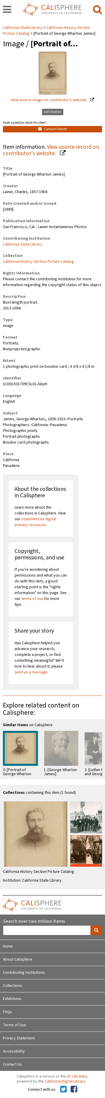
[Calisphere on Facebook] (74, 1089)
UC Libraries (77, 1076)
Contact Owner (55, 129)
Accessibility (14, 1051)
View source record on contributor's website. (51, 150)
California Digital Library (65, 1081)
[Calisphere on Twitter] (63, 1089)
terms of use (32, 599)
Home (8, 946)
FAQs (7, 1012)
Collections (12, 986)
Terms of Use (14, 1025)
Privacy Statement (19, 1038)
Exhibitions (12, 999)
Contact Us (12, 1064)
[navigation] (7, 10)
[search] (97, 10)
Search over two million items (34, 921)
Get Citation (53, 111)
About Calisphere (17, 959)
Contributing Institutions (24, 973)
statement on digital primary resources (35, 522)
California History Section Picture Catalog (38, 262)
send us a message (31, 672)
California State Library (23, 28)
